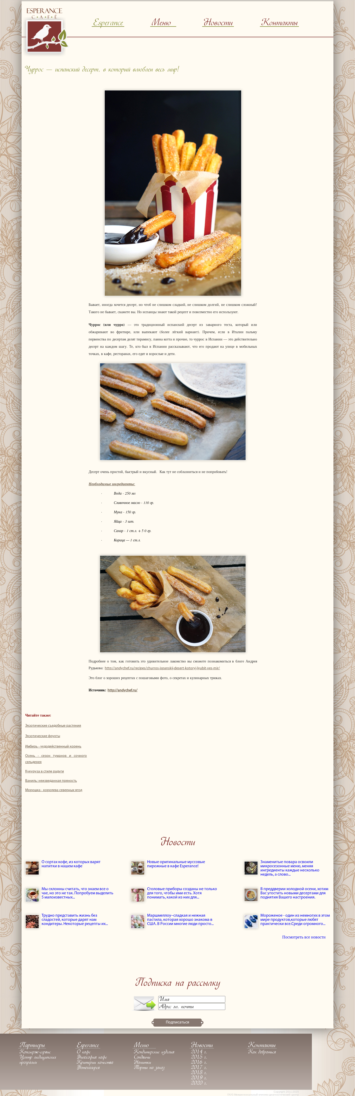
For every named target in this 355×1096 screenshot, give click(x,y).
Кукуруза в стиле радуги (44, 771)
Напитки (142, 1062)
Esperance (108, 23)
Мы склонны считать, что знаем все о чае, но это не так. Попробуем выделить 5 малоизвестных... (77, 893)
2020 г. (199, 1083)
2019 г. (199, 1078)
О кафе (83, 1052)
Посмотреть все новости (304, 937)
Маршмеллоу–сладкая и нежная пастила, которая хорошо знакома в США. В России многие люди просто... (180, 920)
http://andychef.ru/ (122, 690)
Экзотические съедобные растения (53, 726)
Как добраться (262, 1052)
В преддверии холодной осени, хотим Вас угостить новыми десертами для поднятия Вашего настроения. (294, 893)
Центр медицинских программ (37, 1060)
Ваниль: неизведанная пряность (51, 781)
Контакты (279, 23)
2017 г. (199, 1068)
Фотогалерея (88, 1068)
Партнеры (32, 1045)
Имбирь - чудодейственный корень (53, 747)
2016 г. (199, 1062)
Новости (218, 23)
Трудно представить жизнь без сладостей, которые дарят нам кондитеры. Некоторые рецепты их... (75, 920)
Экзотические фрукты (42, 736)
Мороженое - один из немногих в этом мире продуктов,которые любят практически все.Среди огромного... (295, 920)
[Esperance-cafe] (46, 55)
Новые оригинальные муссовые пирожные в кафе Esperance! (176, 864)
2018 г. (199, 1073)
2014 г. (199, 1052)
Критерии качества (95, 1062)
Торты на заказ (149, 1068)
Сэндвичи (142, 1057)
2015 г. (199, 1057)
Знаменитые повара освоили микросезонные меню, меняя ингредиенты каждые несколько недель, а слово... (289, 868)
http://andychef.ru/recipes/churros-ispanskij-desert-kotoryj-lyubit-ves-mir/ (162, 668)
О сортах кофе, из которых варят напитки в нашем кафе (71, 864)
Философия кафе (92, 1057)
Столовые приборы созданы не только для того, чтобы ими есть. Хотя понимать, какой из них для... (182, 893)
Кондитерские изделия (154, 1052)
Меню (161, 23)
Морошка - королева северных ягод (53, 790)
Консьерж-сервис (35, 1052)
